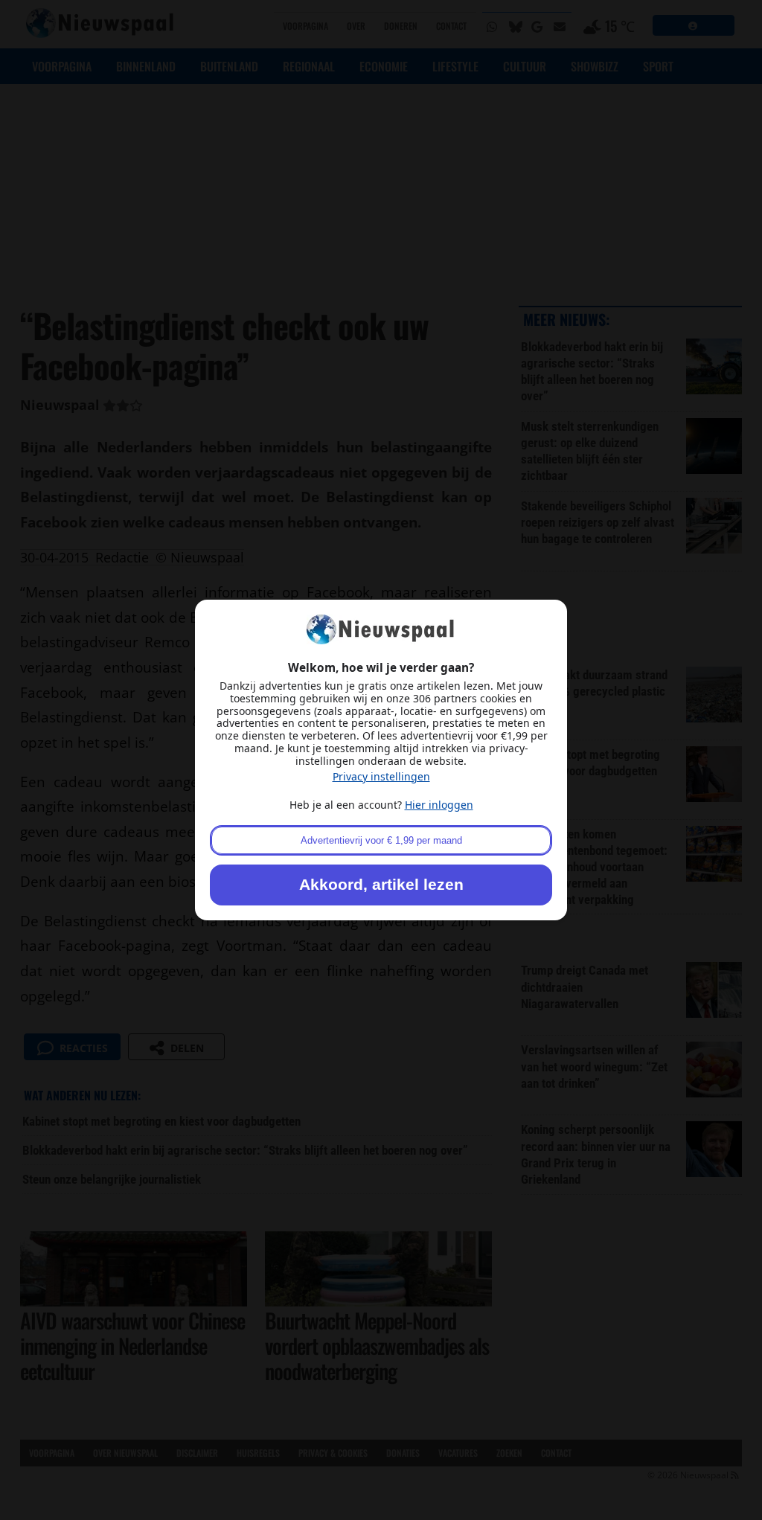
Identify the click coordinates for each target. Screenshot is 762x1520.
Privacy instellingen (381, 776)
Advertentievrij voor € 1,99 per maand (381, 840)
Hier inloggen (439, 805)
